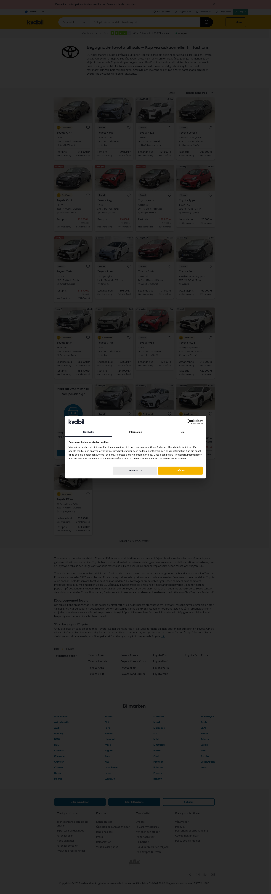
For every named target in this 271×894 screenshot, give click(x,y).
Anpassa (133, 470)
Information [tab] (135, 432)
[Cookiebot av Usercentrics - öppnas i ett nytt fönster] (189, 421)
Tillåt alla (180, 470)
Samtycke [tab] (88, 432)
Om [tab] (182, 432)
